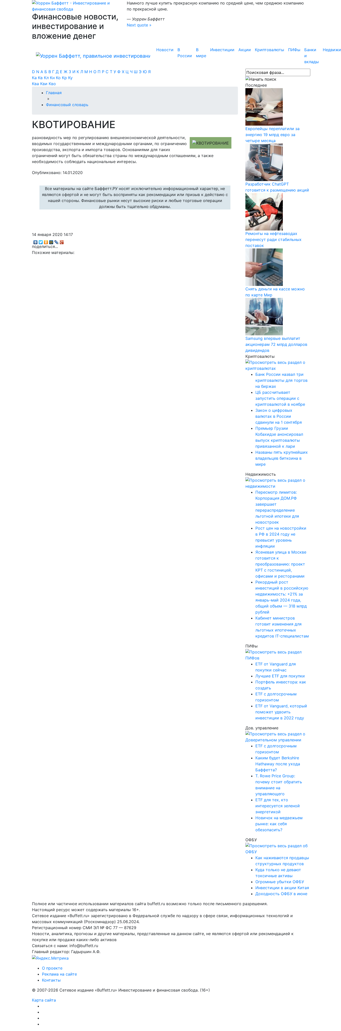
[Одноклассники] (46, 241)
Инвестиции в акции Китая (282, 887)
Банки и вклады (311, 55)
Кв (41, 77)
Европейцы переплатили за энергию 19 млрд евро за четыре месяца (272, 134)
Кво (52, 83)
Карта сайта (44, 1000)
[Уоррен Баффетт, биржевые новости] (93, 55)
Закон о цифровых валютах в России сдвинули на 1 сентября (278, 416)
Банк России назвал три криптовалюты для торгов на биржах (281, 380)
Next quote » (139, 24)
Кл (47, 77)
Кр (65, 77)
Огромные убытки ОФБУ (279, 881)
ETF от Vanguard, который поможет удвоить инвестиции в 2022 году (281, 711)
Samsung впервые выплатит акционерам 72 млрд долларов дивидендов (276, 344)
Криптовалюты (269, 49)
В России (184, 52)
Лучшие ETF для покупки (280, 675)
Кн (53, 77)
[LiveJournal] (56, 241)
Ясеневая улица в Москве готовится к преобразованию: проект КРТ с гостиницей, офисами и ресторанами (280, 564)
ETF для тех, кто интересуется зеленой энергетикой (277, 805)
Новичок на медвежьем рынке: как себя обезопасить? (279, 823)
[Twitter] (40, 241)
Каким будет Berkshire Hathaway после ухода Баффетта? (277, 763)
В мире (201, 52)
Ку (70, 77)
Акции (244, 49)
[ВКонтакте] (35, 241)
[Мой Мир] (51, 241)
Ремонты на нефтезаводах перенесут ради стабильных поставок (273, 239)
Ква (36, 83)
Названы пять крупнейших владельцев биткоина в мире (281, 458)
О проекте (52, 968)
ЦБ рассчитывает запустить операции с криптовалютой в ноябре (280, 398)
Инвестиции (222, 49)
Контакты (51, 980)
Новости (164, 49)
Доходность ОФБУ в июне (281, 893)
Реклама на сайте (59, 974)
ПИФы (294, 49)
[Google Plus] (61, 241)
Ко (59, 77)
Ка (35, 77)
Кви (44, 83)
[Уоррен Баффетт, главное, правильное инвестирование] (75, 5)
